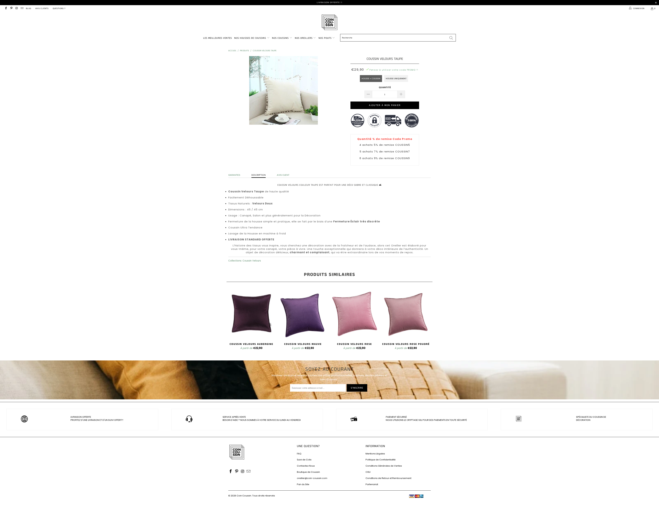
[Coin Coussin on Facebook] (5, 8)
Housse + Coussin (371, 78)
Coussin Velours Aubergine (251, 313)
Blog (28, 8)
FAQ (299, 453)
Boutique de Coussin (308, 472)
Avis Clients (42, 8)
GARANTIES (234, 175)
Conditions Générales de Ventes (384, 465)
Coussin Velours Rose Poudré (406, 313)
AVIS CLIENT (283, 175)
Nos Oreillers (304, 38)
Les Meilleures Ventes (217, 38)
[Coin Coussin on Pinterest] (11, 8)
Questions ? (59, 8)
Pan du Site (303, 484)
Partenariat (372, 484)
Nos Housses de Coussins (250, 38)
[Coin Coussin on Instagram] (16, 8)
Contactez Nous (306, 465)
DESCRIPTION (258, 175)
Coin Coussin (244, 495)
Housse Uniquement (396, 78)
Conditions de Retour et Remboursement (388, 478)
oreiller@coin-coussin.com (312, 478)
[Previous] (231, 321)
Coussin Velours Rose (354, 313)
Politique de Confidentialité (381, 459)
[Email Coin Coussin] (21, 8)
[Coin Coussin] (329, 22)
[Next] (427, 321)
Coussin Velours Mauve (303, 313)
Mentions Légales (375, 453)
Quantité (385, 87)
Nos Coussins (280, 38)
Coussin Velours (251, 260)
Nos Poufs (325, 38)
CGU (368, 472)
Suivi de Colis (304, 459)
